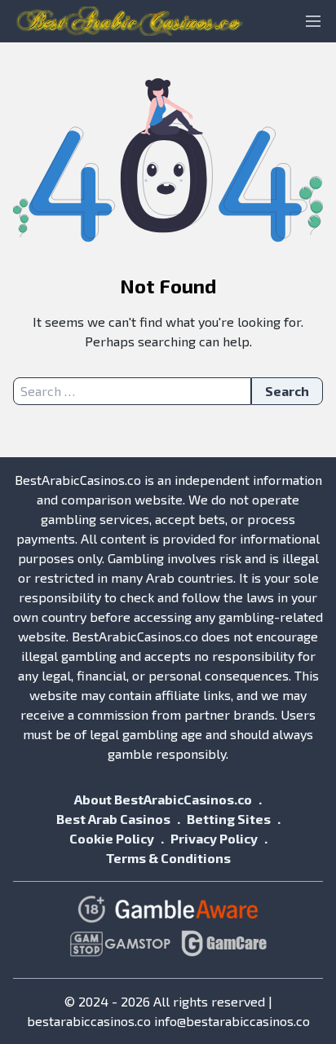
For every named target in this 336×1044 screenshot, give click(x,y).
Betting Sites (229, 818)
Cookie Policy (111, 838)
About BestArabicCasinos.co (163, 799)
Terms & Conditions (168, 858)
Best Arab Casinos (113, 818)
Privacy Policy (214, 838)
